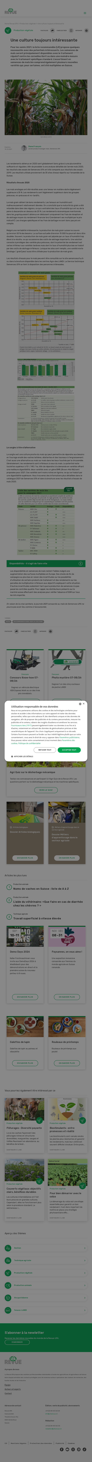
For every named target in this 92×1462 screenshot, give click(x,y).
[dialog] (46, 731)
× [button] (83, 704)
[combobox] (80, 704)
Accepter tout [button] (69, 750)
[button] (22, 756)
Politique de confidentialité (29, 743)
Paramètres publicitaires (69, 737)
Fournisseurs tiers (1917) (21, 725)
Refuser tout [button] (44, 750)
